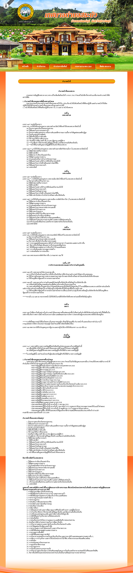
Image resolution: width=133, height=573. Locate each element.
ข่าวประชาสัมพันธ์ (60, 66)
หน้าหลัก (25, 66)
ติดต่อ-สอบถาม (105, 66)
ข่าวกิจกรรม (41, 66)
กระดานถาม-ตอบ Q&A (83, 66)
